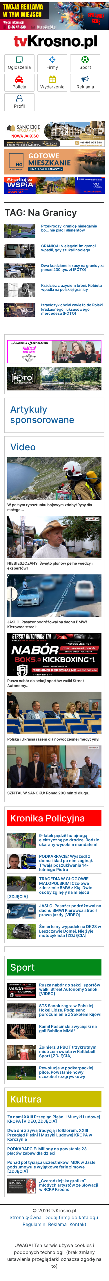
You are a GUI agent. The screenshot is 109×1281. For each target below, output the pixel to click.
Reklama (85, 87)
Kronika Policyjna (47, 818)
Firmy (52, 67)
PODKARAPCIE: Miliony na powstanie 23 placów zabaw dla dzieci (47, 1150)
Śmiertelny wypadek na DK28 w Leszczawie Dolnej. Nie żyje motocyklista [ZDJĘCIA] (70, 931)
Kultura (25, 1099)
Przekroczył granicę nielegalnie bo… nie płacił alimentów (69, 228)
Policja (19, 87)
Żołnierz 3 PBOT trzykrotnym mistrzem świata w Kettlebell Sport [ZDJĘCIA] (68, 1051)
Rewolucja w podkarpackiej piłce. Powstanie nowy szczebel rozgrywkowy (66, 1072)
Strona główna (25, 1217)
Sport (85, 67)
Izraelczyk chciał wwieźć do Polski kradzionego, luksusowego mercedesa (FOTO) (72, 309)
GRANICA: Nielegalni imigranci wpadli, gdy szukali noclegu (68, 248)
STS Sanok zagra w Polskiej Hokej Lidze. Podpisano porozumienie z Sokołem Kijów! (70, 1010)
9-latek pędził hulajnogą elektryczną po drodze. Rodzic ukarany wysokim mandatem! (69, 840)
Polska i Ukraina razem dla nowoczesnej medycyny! (53, 739)
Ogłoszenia (19, 67)
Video (23, 447)
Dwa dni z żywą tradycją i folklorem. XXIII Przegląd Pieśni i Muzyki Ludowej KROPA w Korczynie (49, 1135)
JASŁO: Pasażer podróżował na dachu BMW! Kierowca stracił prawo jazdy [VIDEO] (70, 910)
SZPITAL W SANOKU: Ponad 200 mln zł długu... (49, 793)
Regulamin (34, 1224)
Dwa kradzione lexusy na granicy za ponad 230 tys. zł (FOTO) (72, 267)
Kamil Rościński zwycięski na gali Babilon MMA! (68, 1028)
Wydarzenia (52, 87)
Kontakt (78, 1224)
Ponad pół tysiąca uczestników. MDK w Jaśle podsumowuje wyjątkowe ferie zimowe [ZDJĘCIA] (51, 1167)
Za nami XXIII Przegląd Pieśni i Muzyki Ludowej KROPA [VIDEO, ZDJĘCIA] (53, 1119)
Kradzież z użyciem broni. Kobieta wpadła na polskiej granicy (71, 287)
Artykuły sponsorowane (42, 414)
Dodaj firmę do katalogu (71, 1217)
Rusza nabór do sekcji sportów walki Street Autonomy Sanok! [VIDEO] (69, 989)
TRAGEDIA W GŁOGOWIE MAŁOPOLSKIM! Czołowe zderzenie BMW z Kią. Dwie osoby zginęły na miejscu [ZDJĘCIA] (49, 887)
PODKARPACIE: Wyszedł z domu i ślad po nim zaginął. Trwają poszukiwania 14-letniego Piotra (66, 863)
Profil (19, 106)
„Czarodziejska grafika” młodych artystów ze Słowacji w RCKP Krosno (68, 1185)
